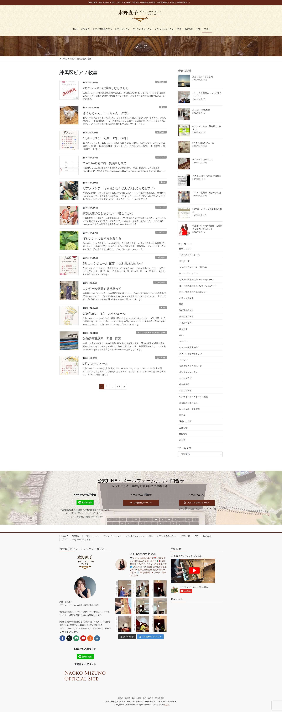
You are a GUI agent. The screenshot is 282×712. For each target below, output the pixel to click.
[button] (141, 503)
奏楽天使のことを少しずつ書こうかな (108, 213)
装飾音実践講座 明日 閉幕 (102, 338)
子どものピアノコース (189, 255)
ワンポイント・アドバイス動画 (193, 396)
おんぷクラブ (185, 378)
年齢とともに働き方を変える (102, 238)
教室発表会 (184, 384)
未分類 (182, 440)
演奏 (181, 304)
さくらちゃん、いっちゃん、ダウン (106, 113)
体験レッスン (185, 248)
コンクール (160, 282)
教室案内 (76, 536)
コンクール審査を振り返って (102, 288)
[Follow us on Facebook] (62, 638)
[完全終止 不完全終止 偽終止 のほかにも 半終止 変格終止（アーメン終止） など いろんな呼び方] (123, 624)
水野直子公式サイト (81, 539)
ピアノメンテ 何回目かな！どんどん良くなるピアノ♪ (119, 188)
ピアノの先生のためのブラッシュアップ (197, 286)
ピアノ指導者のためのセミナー (151, 332)
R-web (166, 705)
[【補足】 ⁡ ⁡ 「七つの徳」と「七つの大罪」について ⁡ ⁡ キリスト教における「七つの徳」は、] (159, 588)
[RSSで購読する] (90, 638)
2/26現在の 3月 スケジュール (106, 313)
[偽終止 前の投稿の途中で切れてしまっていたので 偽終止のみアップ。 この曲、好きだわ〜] (159, 606)
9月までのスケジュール (203, 143)
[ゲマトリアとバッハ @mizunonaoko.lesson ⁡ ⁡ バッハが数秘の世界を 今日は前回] (159, 624)
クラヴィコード (186, 316)
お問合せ (207, 536)
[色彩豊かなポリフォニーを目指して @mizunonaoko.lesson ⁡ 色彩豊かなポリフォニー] (141, 588)
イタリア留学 (185, 390)
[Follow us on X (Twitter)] (69, 638)
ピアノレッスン (92, 536)
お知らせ (161, 82)
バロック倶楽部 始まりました (206, 192)
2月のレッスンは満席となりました (106, 88)
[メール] (76, 638)
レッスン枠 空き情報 (189, 409)
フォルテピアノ (186, 322)
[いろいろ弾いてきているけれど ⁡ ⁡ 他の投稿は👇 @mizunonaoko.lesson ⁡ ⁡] (141, 624)
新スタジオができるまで (190, 353)
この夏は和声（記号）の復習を (206, 176)
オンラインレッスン (188, 372)
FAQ (196, 536)
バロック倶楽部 (186, 298)
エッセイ (161, 157)
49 (118, 387)
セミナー (183, 341)
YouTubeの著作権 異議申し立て (105, 163)
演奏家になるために (188, 403)
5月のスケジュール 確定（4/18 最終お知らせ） (114, 263)
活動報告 (183, 434)
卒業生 (182, 415)
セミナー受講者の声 (188, 347)
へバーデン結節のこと (202, 159)
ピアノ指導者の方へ (166, 536)
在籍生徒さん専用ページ (190, 366)
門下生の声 (185, 536)
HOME (65, 536)
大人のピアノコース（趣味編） (193, 267)
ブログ (65, 539)
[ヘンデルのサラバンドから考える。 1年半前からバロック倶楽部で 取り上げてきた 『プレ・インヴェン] (141, 606)
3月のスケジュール (95, 363)
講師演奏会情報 (186, 310)
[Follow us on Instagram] (97, 638)
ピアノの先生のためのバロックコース (196, 279)
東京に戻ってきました (202, 76)
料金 (151, 536)
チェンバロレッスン (188, 273)
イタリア (183, 360)
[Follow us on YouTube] (83, 638)
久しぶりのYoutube (201, 110)
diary (163, 107)
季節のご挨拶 (185, 421)
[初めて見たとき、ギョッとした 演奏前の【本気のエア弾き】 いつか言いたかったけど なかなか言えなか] (123, 588)
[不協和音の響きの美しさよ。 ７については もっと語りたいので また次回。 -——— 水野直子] (123, 606)
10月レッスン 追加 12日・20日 (105, 138)
